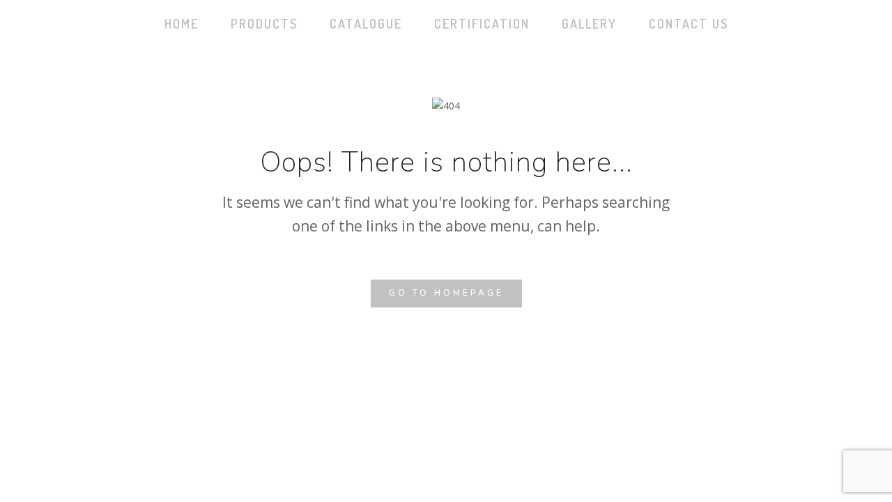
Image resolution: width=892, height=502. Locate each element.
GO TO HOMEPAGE (446, 292)
